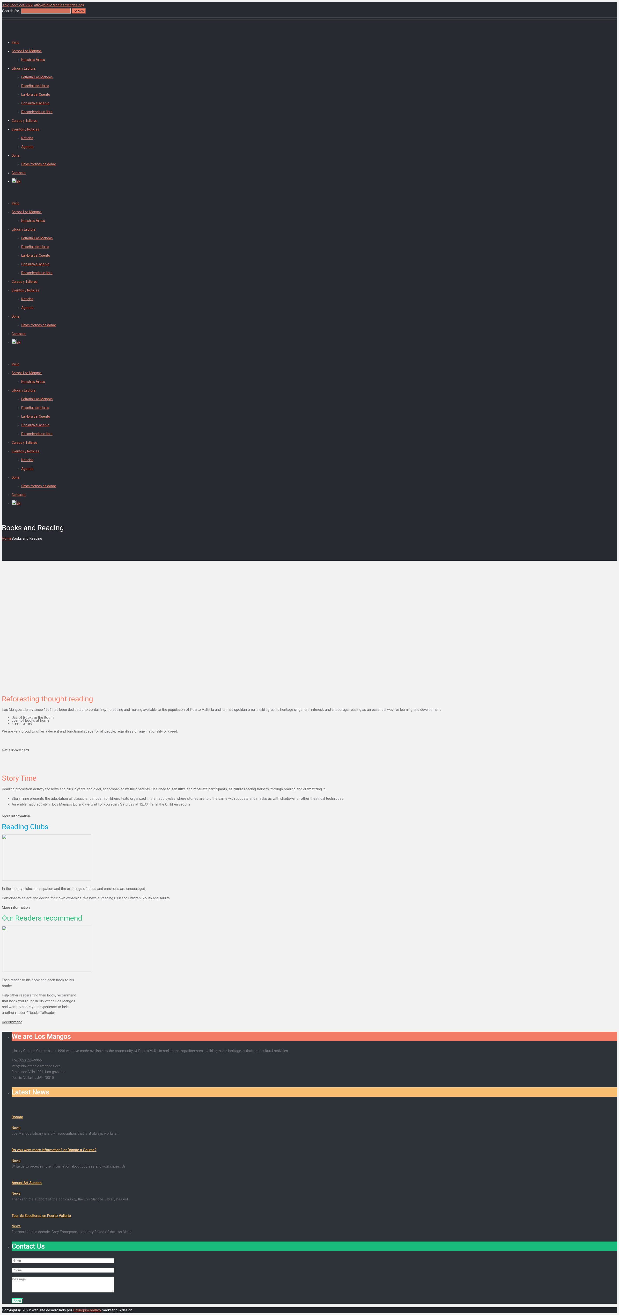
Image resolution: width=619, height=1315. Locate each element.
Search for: (11, 11)
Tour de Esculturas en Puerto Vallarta (41, 1215)
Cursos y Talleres (24, 121)
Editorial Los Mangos (37, 77)
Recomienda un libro (36, 112)
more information (16, 816)
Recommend (12, 1022)
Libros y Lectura (24, 68)
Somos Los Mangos (27, 51)
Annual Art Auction (27, 1183)
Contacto (19, 173)
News (16, 1128)
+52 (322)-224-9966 (17, 5)
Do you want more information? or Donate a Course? (54, 1150)
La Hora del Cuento (35, 94)
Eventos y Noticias (25, 129)
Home (7, 538)
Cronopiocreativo (87, 1310)
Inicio (15, 42)
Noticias (27, 138)
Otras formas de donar (38, 164)
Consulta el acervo (35, 103)
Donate (17, 1117)
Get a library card (15, 750)
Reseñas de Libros (35, 86)
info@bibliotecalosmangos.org (59, 5)
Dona (16, 155)
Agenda (27, 147)
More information (16, 907)
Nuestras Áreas (33, 60)
